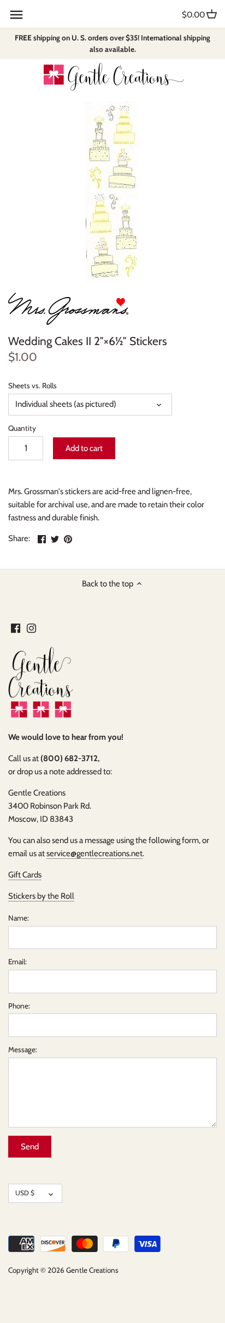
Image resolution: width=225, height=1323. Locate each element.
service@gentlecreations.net (94, 853)
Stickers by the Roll (41, 896)
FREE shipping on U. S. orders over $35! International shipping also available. (112, 43)
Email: (17, 961)
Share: (19, 538)
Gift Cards (25, 875)
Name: (18, 917)
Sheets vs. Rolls (32, 385)
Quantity (22, 428)
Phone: (19, 1005)
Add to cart (84, 448)
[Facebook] (15, 627)
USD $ (24, 1193)
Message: (22, 1049)
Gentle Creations (92, 1270)
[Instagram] (31, 627)
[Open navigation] (16, 15)
